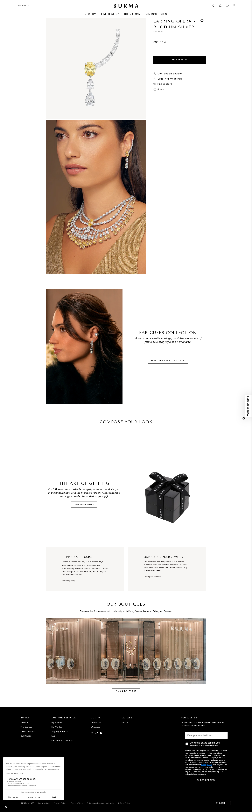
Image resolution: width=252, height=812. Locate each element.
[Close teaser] (243, 418)
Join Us (124, 722)
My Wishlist (56, 727)
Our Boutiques (27, 736)
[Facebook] (101, 733)
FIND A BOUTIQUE (126, 691)
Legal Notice (44, 803)
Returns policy (68, 580)
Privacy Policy (206, 765)
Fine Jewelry (26, 727)
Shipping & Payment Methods (100, 803)
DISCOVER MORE (84, 504)
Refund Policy (124, 803)
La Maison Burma (28, 731)
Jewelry (24, 722)
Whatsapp (95, 727)
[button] (91, 14)
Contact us (96, 722)
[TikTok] (96, 733)
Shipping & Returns (60, 731)
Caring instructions (152, 576)
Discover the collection (167, 360)
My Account (56, 722)
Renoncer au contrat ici (62, 740)
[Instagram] (92, 733)
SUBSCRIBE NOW (206, 780)
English (21, 6)
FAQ (53, 736)
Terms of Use (76, 803)
